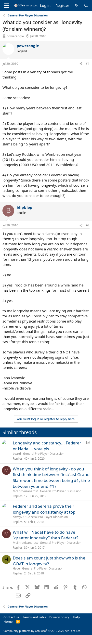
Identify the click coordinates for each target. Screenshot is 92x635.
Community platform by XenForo (42, 631)
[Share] (81, 64)
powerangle (15, 36)
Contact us (11, 617)
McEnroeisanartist (25, 491)
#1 (88, 64)
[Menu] (7, 6)
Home (8, 621)
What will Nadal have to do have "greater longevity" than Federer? (45, 535)
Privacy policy (59, 617)
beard (17, 454)
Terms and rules (34, 617)
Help (76, 617)
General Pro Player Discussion (43, 454)
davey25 (18, 517)
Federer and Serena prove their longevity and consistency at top (44, 509)
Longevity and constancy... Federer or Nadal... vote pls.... (47, 446)
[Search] (86, 5)
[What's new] (76, 5)
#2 (88, 225)
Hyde (16, 568)
